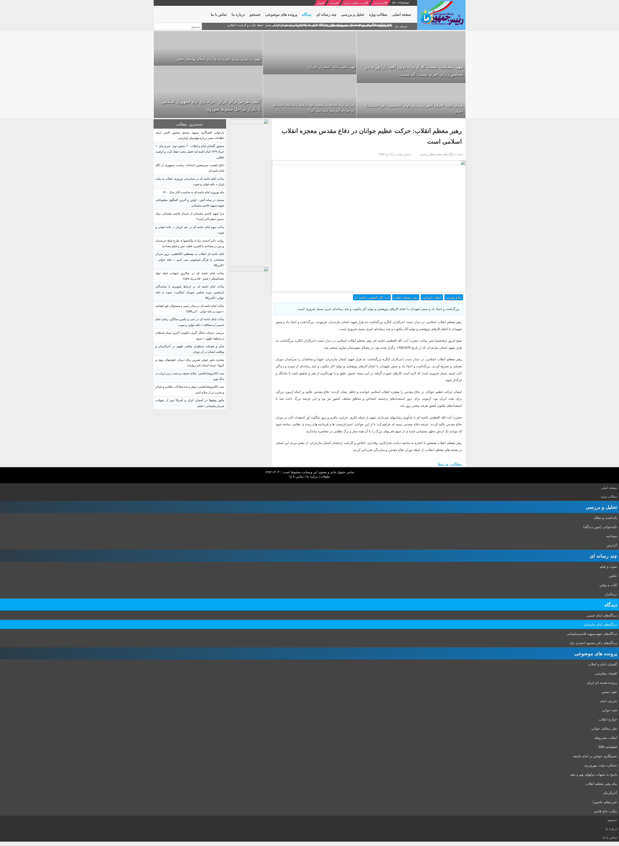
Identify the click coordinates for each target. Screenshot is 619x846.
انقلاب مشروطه (605, 737)
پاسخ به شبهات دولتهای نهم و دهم (593, 774)
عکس (613, 575)
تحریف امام (608, 700)
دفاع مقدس (454, 297)
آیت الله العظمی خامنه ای (371, 297)
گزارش (612, 545)
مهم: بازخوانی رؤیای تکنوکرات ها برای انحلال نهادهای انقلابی (217, 58)
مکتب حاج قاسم (605, 811)
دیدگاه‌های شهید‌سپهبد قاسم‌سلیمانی (592, 633)
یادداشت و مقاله (605, 517)
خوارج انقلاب (608, 719)
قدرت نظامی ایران (355, 2)
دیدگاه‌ (610, 604)
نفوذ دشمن (609, 691)
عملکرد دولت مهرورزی (600, 765)
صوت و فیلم (608, 566)
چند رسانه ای (603, 555)
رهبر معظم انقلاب (406, 297)
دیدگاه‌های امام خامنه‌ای (600, 624)
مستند (333, 2)
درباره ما (312, 476)
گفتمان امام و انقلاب (602, 664)
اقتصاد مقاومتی (606, 673)
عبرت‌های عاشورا (605, 801)
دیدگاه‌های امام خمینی (601, 615)
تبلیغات (325, 476)
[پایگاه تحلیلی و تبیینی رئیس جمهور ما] (249, 191)
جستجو (612, 819)
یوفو (319, 2)
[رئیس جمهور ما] (441, 15)
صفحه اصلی (609, 487)
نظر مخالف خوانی (604, 728)
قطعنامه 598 (607, 746)
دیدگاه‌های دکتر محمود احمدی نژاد (593, 642)
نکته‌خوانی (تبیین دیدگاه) (600, 526)
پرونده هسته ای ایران (602, 682)
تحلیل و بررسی (601, 506)
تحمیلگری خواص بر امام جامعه (595, 755)
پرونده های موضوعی (596, 653)
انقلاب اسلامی (432, 297)
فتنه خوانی (609, 709)
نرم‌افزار (611, 593)
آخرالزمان (379, 2)
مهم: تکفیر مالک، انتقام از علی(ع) (331, 66)
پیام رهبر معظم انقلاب (601, 783)
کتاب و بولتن (608, 584)
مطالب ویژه (609, 496)
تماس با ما (296, 476)
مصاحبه (611, 535)
